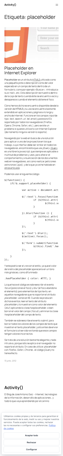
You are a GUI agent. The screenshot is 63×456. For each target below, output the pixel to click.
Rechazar (31, 442)
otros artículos (12, 168)
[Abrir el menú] (57, 5)
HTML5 (36, 79)
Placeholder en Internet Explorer (20, 70)
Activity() (10, 5)
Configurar (31, 449)
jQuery (54, 148)
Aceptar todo (31, 435)
